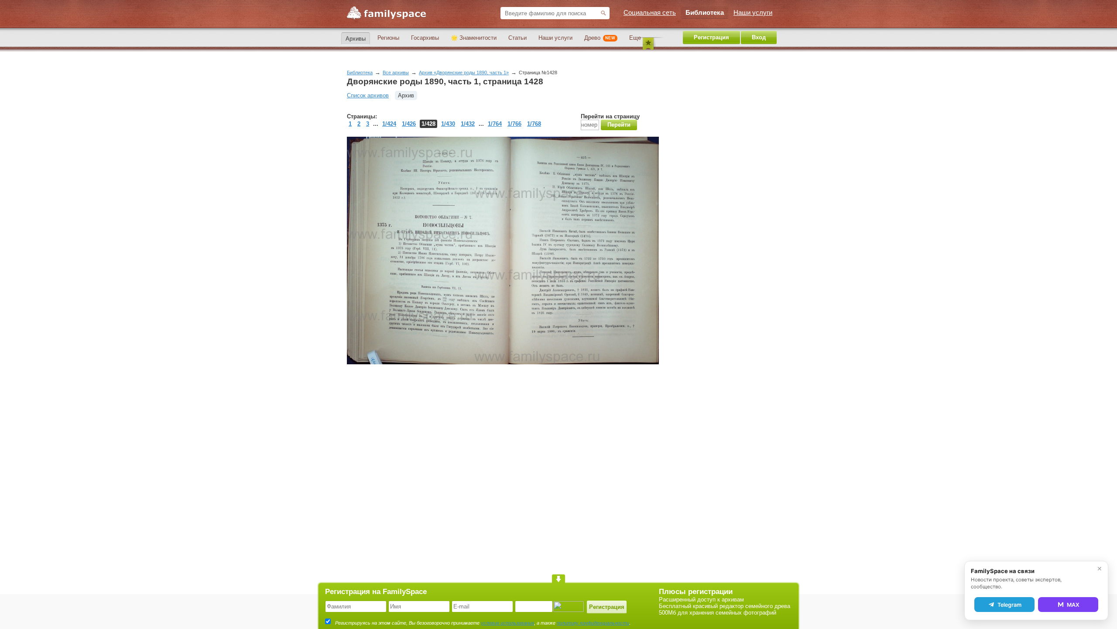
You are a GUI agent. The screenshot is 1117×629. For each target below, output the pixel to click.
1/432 (468, 124)
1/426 (409, 124)
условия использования (507, 623)
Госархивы (425, 38)
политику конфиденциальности (593, 623)
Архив (406, 95)
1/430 (448, 124)
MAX (1073, 604)
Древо (599, 38)
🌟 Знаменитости (474, 38)
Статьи (517, 38)
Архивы (356, 38)
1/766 (514, 124)
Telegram (1009, 604)
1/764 (495, 124)
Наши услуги (555, 38)
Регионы (388, 38)
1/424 (389, 124)
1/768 (534, 124)
